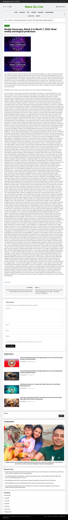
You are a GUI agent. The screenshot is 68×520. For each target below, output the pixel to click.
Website (7, 336)
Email (7, 330)
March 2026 (7, 509)
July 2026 (7, 498)
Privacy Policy (62, 1)
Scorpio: (57, 197)
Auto (28, 12)
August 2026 (7, 495)
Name (7, 324)
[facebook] (3, 7)
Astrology (22, 12)
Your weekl (7, 74)
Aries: (44, 75)
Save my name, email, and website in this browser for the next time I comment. (24, 341)
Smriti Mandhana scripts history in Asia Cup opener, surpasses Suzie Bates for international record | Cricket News (30, 480)
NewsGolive (8, 34)
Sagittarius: (28, 215)
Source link (7, 282)
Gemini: (56, 122)
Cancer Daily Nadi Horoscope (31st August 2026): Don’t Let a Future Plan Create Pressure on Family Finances (29, 483)
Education (40, 12)
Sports (38, 16)
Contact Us (56, 1)
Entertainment (49, 12)
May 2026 (7, 503)
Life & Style (31, 16)
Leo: (47, 151)
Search (6, 413)
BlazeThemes (6, 517)
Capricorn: (22, 231)
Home (47, 1)
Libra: (38, 183)
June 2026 (7, 500)
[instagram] (5, 7)
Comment (8, 308)
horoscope (14, 74)
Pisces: (36, 261)
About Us (51, 1)
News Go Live (34, 7)
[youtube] (11, 7)
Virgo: (31, 167)
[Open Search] (64, 14)
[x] (7, 7)
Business (33, 12)
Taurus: (44, 101)
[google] (9, 7)
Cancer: (9, 138)
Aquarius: (21, 247)
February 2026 (8, 511)
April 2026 (7, 506)
